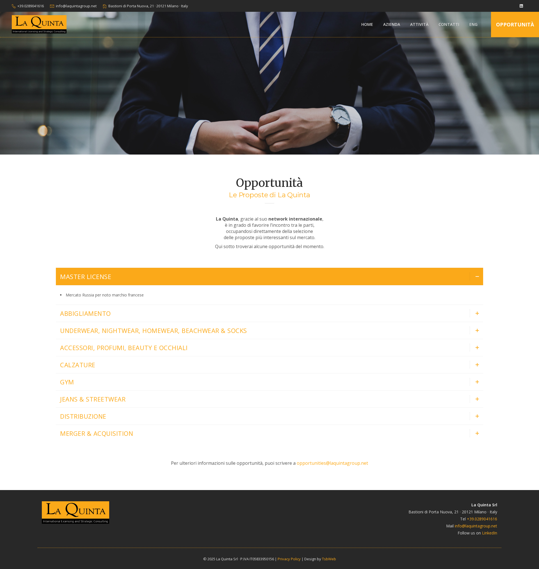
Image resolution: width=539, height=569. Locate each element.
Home (367, 24)
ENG (473, 24)
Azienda (391, 24)
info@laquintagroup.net (76, 5)
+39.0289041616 (30, 5)
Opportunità (515, 24)
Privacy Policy (289, 558)
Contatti (448, 24)
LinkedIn (489, 533)
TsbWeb (329, 558)
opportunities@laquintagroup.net (332, 463)
